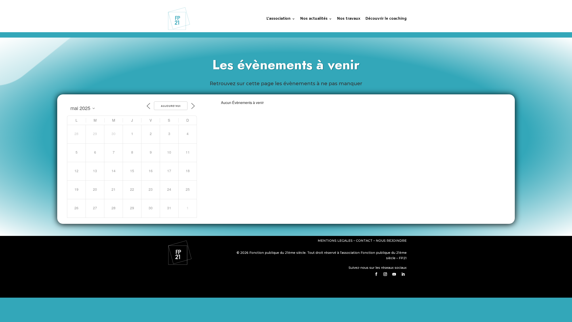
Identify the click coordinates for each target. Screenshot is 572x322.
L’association (278, 18)
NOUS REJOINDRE (391, 241)
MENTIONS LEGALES (335, 241)
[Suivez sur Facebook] (376, 274)
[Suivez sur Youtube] (394, 274)
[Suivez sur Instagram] (385, 274)
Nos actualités (314, 18)
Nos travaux (348, 18)
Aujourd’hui (171, 106)
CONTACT (364, 241)
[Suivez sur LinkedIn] (403, 274)
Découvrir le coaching (386, 18)
